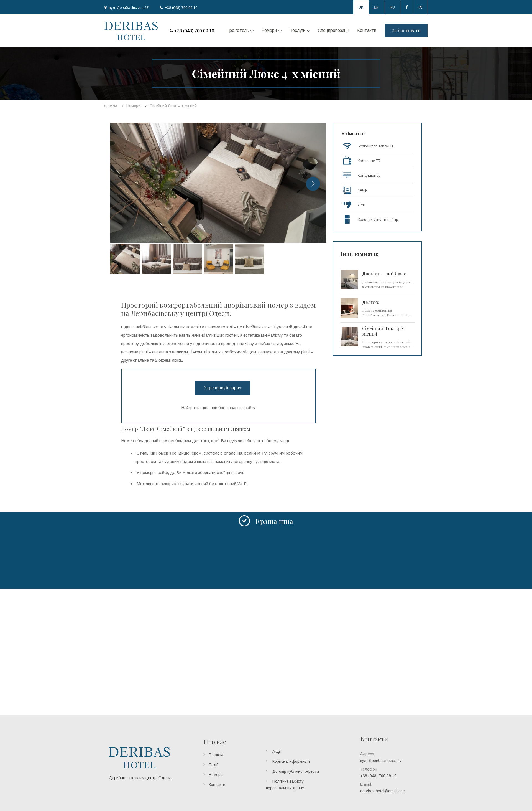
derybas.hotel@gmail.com (383, 791)
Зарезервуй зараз (222, 388)
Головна (216, 754)
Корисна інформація (291, 761)
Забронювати (406, 30)
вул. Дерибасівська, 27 (129, 8)
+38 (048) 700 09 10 (181, 8)
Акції (276, 751)
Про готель (237, 30)
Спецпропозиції (333, 30)
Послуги (297, 30)
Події (213, 764)
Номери (269, 30)
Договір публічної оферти (295, 771)
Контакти (366, 30)
